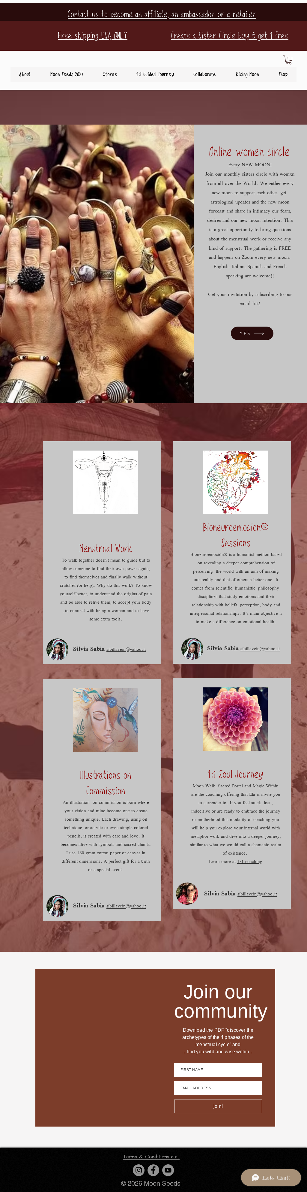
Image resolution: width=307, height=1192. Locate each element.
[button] (288, 60)
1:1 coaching (249, 862)
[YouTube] (168, 1170)
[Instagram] (139, 1170)
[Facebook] (153, 1170)
